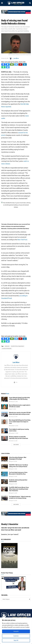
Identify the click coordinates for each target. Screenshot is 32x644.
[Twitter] (16, 64)
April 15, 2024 (13, 409)
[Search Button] (30, 3)
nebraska (7, 346)
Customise (16, 636)
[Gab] (3, 67)
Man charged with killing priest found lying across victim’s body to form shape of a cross (19, 421)
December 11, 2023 (14, 433)
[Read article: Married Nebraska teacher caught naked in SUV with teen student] (4, 406)
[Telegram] (8, 67)
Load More (16, 444)
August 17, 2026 (13, 469)
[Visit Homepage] (16, 3)
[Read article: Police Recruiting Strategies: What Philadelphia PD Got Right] (4, 459)
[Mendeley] (20, 64)
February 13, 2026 (14, 401)
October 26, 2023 (4, 58)
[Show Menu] (2, 3)
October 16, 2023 (13, 440)
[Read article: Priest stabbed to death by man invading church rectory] (4, 430)
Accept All (16, 631)
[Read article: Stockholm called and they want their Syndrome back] (4, 481)
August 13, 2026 (13, 484)
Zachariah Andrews (6, 348)
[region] (16, 630)
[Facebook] (3, 64)
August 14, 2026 (13, 476)
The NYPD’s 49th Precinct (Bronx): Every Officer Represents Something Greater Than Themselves (19, 489)
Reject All (16, 640)
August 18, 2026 (13, 461)
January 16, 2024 (13, 416)
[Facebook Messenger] (8, 64)
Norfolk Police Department (17, 346)
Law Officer (16, 58)
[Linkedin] (25, 64)
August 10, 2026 (13, 500)
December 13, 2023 (14, 425)
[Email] (12, 64)
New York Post (22, 239)
